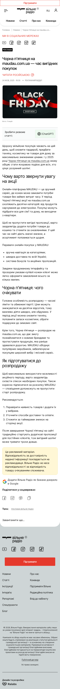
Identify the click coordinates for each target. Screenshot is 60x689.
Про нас (36, 20)
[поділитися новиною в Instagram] (19, 43)
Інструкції (7, 586)
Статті (23, 20)
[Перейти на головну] (28, 11)
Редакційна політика (41, 592)
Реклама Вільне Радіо (22, 509)
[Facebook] (14, 549)
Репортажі (8, 598)
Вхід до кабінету (39, 598)
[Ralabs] (13, 683)
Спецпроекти (10, 604)
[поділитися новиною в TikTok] (34, 43)
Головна (6, 30)
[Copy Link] (29, 498)
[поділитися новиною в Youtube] (4, 43)
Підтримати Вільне (40, 586)
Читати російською (16, 74)
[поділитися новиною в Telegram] (26, 43)
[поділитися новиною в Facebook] (11, 43)
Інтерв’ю (7, 592)
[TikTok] (41, 549)
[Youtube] (4, 549)
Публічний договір (30, 660)
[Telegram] (32, 549)
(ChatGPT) (47, 133)
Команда (51, 20)
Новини (10, 20)
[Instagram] (23, 549)
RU (48, 10)
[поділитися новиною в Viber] (21, 498)
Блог (5, 611)
